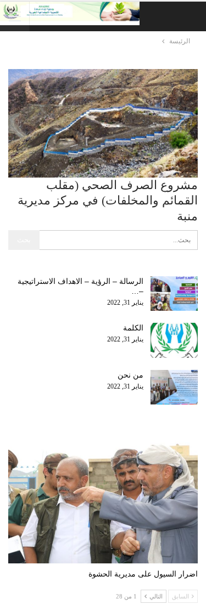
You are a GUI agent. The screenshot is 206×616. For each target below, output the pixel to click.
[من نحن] (174, 387)
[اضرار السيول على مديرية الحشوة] (103, 497)
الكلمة (133, 327)
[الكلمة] (174, 340)
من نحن (130, 374)
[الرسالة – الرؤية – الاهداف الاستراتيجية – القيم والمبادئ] (174, 293)
